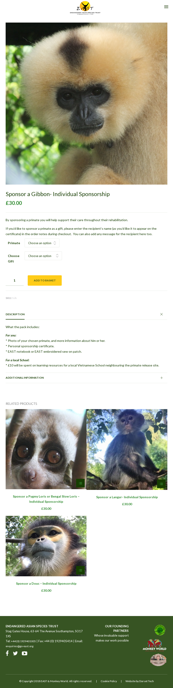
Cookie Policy (109, 681)
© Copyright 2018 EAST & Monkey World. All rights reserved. (55, 681)
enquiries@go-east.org (19, 646)
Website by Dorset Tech (139, 681)
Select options (80, 483)
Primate (14, 243)
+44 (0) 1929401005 (23, 641)
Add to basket (45, 280)
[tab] (86, 314)
